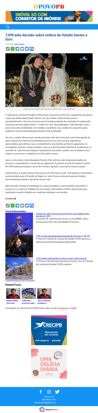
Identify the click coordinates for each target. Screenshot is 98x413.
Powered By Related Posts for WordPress (20, 280)
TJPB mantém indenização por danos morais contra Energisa (61, 258)
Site (62, 402)
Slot (58, 402)
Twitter (73, 308)
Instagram (63, 308)
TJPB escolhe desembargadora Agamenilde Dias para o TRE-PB (63, 236)
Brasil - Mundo (19, 44)
